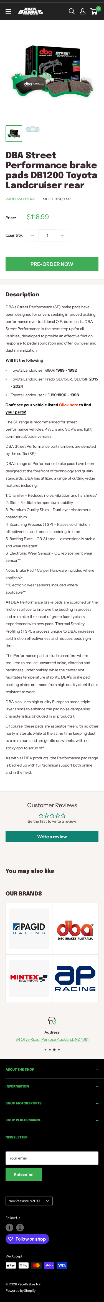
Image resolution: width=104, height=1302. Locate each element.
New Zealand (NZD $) (24, 1201)
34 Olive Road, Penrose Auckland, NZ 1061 (52, 1039)
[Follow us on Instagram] (20, 1227)
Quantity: (14, 235)
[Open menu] (8, 11)
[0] (93, 11)
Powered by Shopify (20, 1290)
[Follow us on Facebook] (9, 1227)
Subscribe (24, 1174)
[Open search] (72, 11)
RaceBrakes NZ (20, 199)
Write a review (52, 836)
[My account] (82, 11)
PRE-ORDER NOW (52, 264)
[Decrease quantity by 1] (33, 235)
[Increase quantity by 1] (62, 235)
